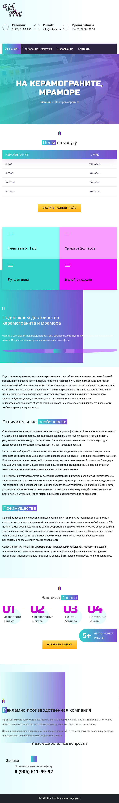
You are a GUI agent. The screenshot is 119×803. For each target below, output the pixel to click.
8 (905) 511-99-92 (22, 29)
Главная (45, 102)
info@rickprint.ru (52, 29)
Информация (65, 49)
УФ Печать (11, 49)
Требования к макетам (37, 49)
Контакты (84, 49)
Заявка (13, 761)
